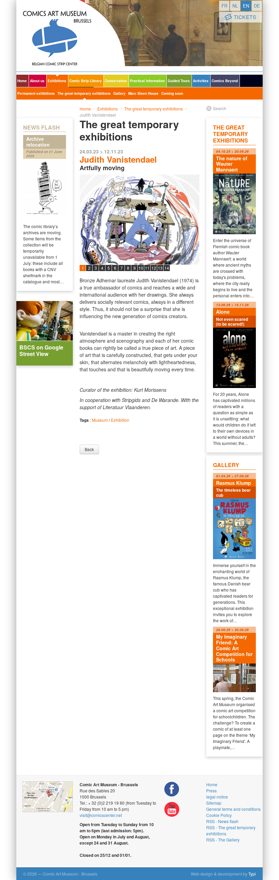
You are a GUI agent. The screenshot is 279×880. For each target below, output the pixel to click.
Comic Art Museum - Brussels (70, 36)
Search (219, 108)
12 (153, 268)
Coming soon (172, 93)
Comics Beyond (225, 80)
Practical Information (147, 80)
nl (235, 5)
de (257, 5)
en (246, 5)
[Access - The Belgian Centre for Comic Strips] (47, 796)
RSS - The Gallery (223, 839)
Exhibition (120, 420)
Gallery (119, 93)
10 (140, 268)
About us (37, 80)
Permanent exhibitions (36, 93)
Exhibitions (57, 80)
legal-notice (217, 797)
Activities (201, 80)
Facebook (172, 789)
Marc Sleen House (143, 93)
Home (22, 80)
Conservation (116, 80)
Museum (100, 420)
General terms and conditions (233, 809)
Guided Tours (179, 80)
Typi (252, 874)
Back (89, 449)
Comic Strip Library (85, 80)
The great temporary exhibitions (84, 93)
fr (224, 5)
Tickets (245, 16)
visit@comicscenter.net (101, 815)
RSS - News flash (222, 821)
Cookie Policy (219, 815)
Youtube (172, 809)
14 (166, 268)
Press (211, 790)
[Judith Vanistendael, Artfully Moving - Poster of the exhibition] (139, 259)
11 (147, 268)
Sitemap (213, 803)
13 (160, 268)
